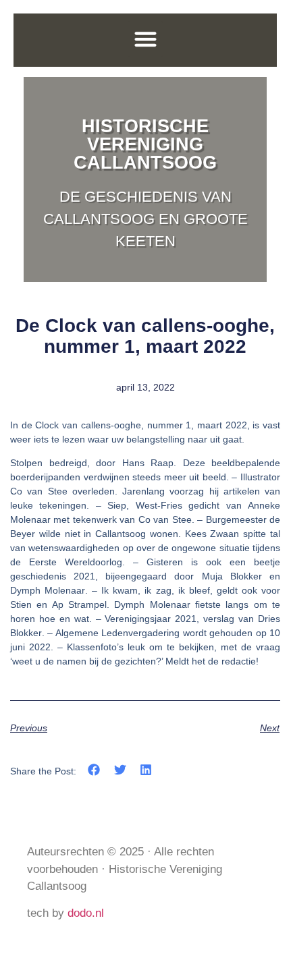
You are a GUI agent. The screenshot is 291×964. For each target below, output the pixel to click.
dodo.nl (86, 913)
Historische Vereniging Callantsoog (145, 144)
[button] (145, 39)
